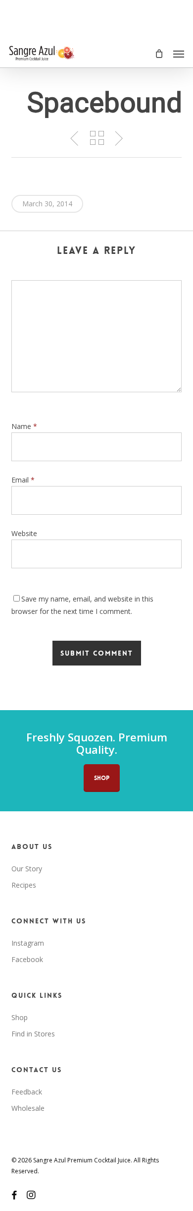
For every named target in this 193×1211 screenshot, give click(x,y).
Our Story (26, 868)
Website (24, 533)
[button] (178, 54)
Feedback (26, 1091)
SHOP (101, 778)
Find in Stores (33, 1033)
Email (23, 479)
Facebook (27, 959)
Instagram (27, 943)
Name (24, 426)
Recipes (23, 885)
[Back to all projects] (97, 137)
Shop (19, 1017)
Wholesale (28, 1108)
